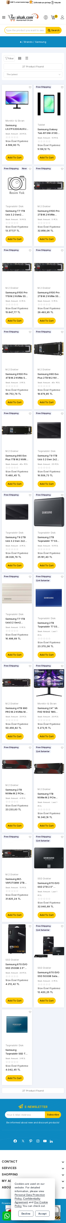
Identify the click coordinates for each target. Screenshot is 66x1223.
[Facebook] (15, 1141)
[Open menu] (5, 17)
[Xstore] (23, 17)
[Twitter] (23, 1140)
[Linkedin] (51, 1141)
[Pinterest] (31, 1141)
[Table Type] (27, 58)
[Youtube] (45, 1141)
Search (55, 30)
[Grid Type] (20, 58)
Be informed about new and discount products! (32, 1122)
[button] (9, 58)
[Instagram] (38, 1141)
